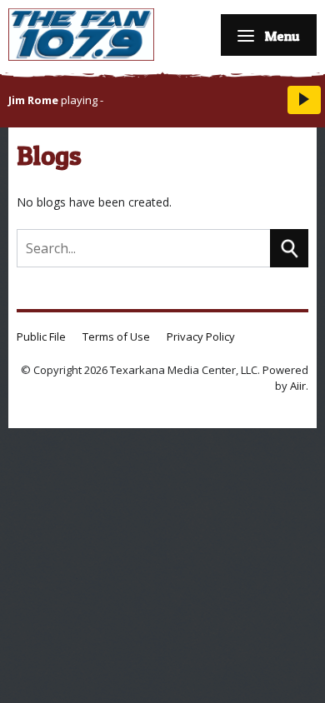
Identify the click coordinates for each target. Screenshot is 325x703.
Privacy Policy (201, 336)
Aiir (298, 385)
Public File (41, 336)
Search (289, 248)
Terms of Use (116, 336)
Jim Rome (33, 99)
